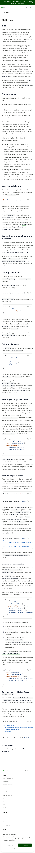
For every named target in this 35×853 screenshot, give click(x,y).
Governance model (8, 784)
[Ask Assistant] (31, 200)
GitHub (4, 802)
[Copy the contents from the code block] (28, 200)
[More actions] (33, 7)
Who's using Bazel (8, 778)
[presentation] (17, 200)
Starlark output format (21, 700)
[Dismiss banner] (32, 2)
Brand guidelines (7, 791)
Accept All (25, 845)
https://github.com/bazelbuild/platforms (15, 252)
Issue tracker (6, 819)
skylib (4, 653)
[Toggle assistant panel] (30, 7)
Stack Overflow (7, 825)
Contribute (6, 781)
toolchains (5, 76)
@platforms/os (19, 227)
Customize (17, 848)
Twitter (5, 805)
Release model (7, 788)
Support (5, 816)
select (29, 80)
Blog (4, 798)
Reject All (10, 845)
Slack (4, 822)
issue (28, 1)
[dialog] (17, 842)
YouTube (5, 808)
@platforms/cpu (7, 229)
